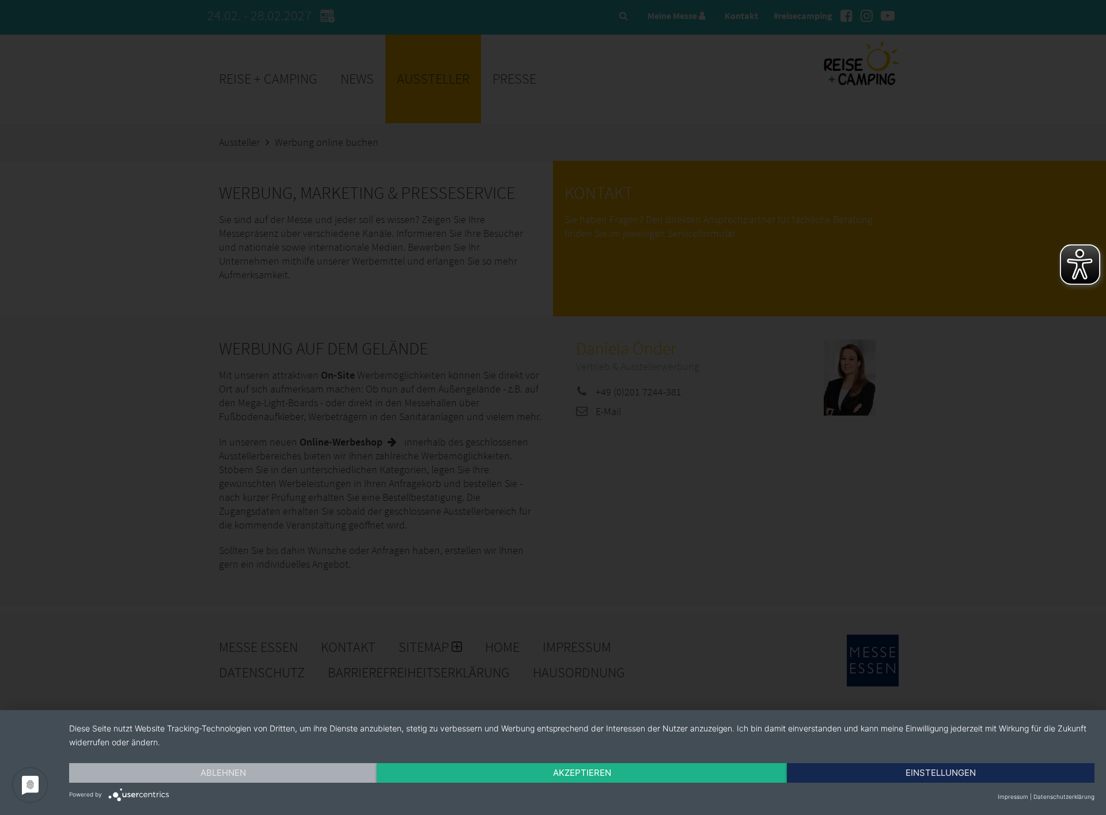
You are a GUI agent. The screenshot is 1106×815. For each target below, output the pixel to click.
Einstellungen (941, 772)
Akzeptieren (582, 772)
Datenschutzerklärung (1063, 796)
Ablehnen (223, 772)
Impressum (1013, 796)
